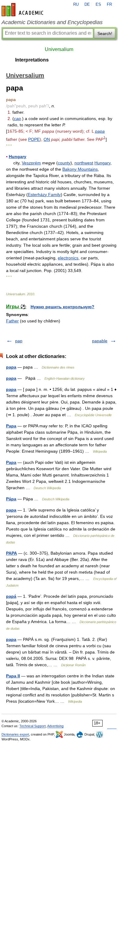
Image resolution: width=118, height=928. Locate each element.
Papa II (13, 675)
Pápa (11, 498)
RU (76, 4)
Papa (11, 425)
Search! (104, 33)
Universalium (59, 49)
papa (100, 131)
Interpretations (32, 59)
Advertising (55, 726)
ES (98, 4)
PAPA (11, 553)
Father (12, 320)
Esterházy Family (44, 194)
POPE (34, 139)
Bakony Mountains (80, 169)
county (64, 162)
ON (47, 139)
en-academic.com (23, 9)
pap (18, 340)
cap (17, 118)
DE (87, 4)
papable (99, 340)
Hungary (17, 156)
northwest (83, 162)
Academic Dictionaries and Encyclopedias (52, 22)
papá (11, 596)
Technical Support (32, 726)
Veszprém (31, 162)
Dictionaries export (15, 734)
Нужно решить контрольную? (62, 306)
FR (109, 4)
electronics (68, 257)
